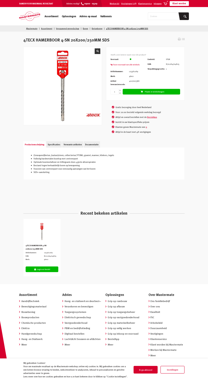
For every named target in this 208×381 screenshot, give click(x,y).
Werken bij (114, 3)
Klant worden (179, 3)
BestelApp (152, 117)
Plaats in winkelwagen (154, 91)
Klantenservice (145, 3)
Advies (67, 294)
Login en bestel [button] (43, 269)
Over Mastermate (161, 294)
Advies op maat (88, 16)
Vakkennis (106, 16)
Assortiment (51, 16)
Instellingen (172, 369)
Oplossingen (69, 16)
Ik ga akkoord (145, 370)
